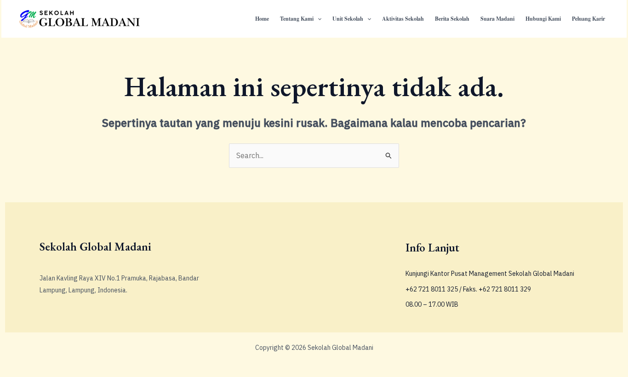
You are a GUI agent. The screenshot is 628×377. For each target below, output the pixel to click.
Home (262, 19)
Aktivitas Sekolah (403, 19)
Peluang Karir (588, 19)
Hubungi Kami (543, 19)
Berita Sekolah (452, 19)
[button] (317, 19)
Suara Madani (497, 19)
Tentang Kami (297, 19)
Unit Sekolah (347, 19)
